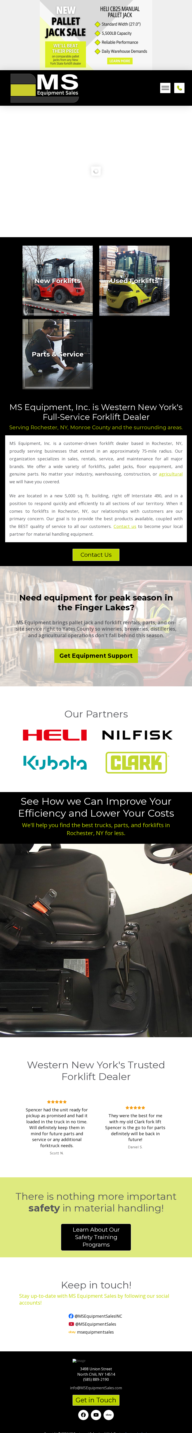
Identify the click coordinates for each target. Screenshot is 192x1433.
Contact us (125, 526)
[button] (165, 88)
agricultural (171, 474)
